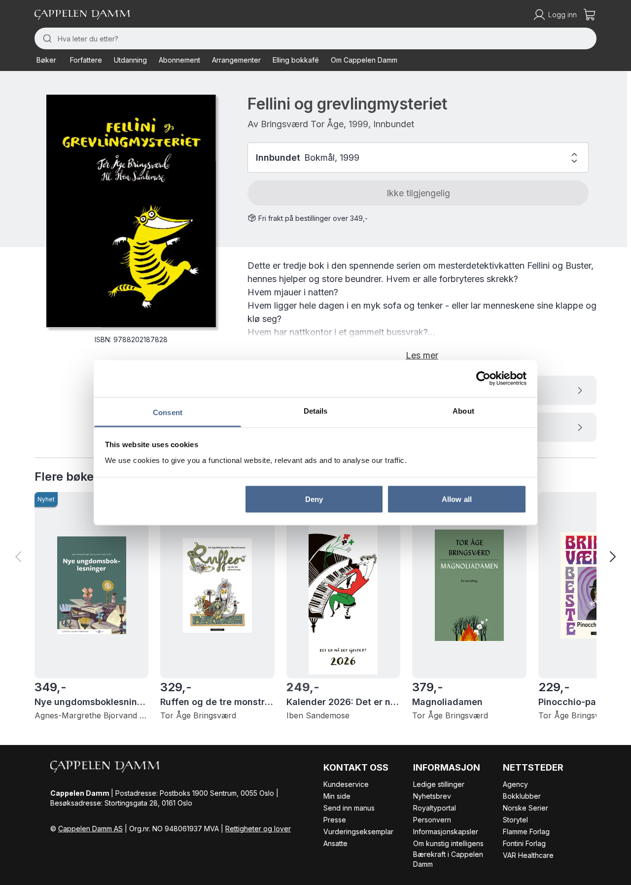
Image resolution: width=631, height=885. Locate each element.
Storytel (515, 819)
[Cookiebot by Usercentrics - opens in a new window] (483, 378)
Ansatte (335, 843)
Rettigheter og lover (258, 828)
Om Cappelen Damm (364, 60)
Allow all (457, 499)
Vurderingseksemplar (358, 831)
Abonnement (179, 60)
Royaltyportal (434, 808)
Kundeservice (346, 784)
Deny (314, 499)
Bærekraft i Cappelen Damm (448, 859)
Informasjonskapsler (445, 831)
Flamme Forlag (526, 831)
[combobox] (315, 38)
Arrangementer (236, 60)
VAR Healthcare (528, 855)
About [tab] (463, 410)
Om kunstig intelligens (448, 843)
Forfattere (86, 60)
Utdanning (130, 60)
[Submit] (46, 38)
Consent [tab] (167, 412)
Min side (337, 796)
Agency (515, 784)
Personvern (432, 819)
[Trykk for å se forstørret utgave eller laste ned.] (131, 211)
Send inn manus (349, 808)
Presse (334, 819)
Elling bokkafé (296, 60)
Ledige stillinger (438, 784)
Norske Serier (525, 808)
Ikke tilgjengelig (418, 193)
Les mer (422, 355)
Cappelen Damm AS (90, 828)
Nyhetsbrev (432, 796)
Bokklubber (522, 796)
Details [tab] (316, 410)
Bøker (46, 60)
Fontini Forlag (524, 843)
